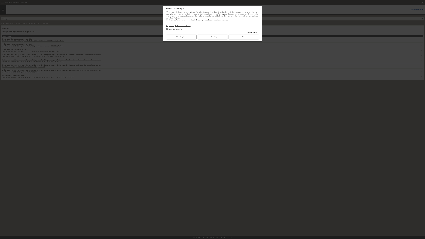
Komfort (179, 29)
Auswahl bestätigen (212, 37)
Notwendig (171, 29)
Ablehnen (244, 37)
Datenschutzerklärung (183, 26)
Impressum (170, 26)
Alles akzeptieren (181, 37)
